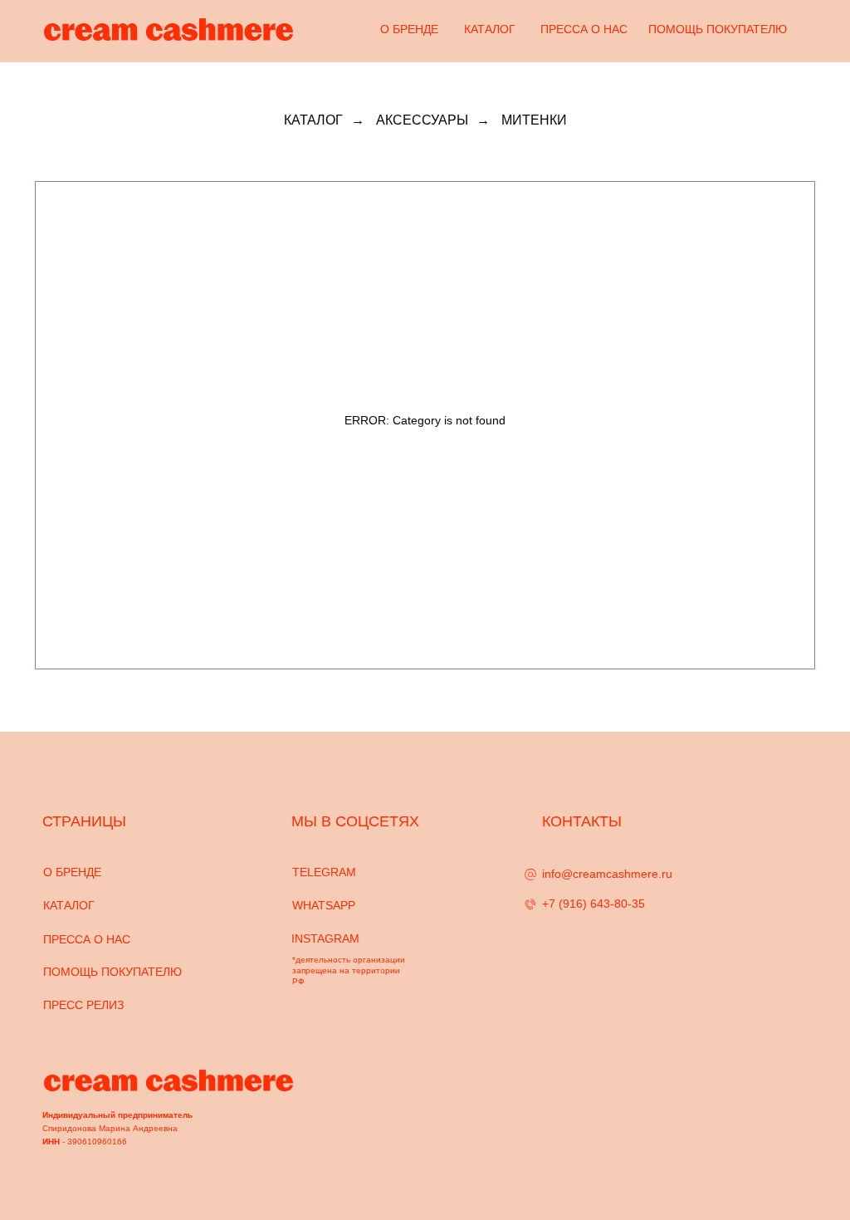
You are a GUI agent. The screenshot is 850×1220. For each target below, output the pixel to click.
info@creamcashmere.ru (607, 873)
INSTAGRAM (325, 938)
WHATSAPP (323, 905)
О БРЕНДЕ (409, 29)
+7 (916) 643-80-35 (593, 903)
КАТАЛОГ (489, 29)
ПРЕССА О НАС (584, 29)
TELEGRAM (324, 872)
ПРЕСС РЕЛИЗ (83, 1005)
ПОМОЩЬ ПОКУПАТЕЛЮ (717, 29)
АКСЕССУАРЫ (422, 120)
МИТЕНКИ (534, 120)
